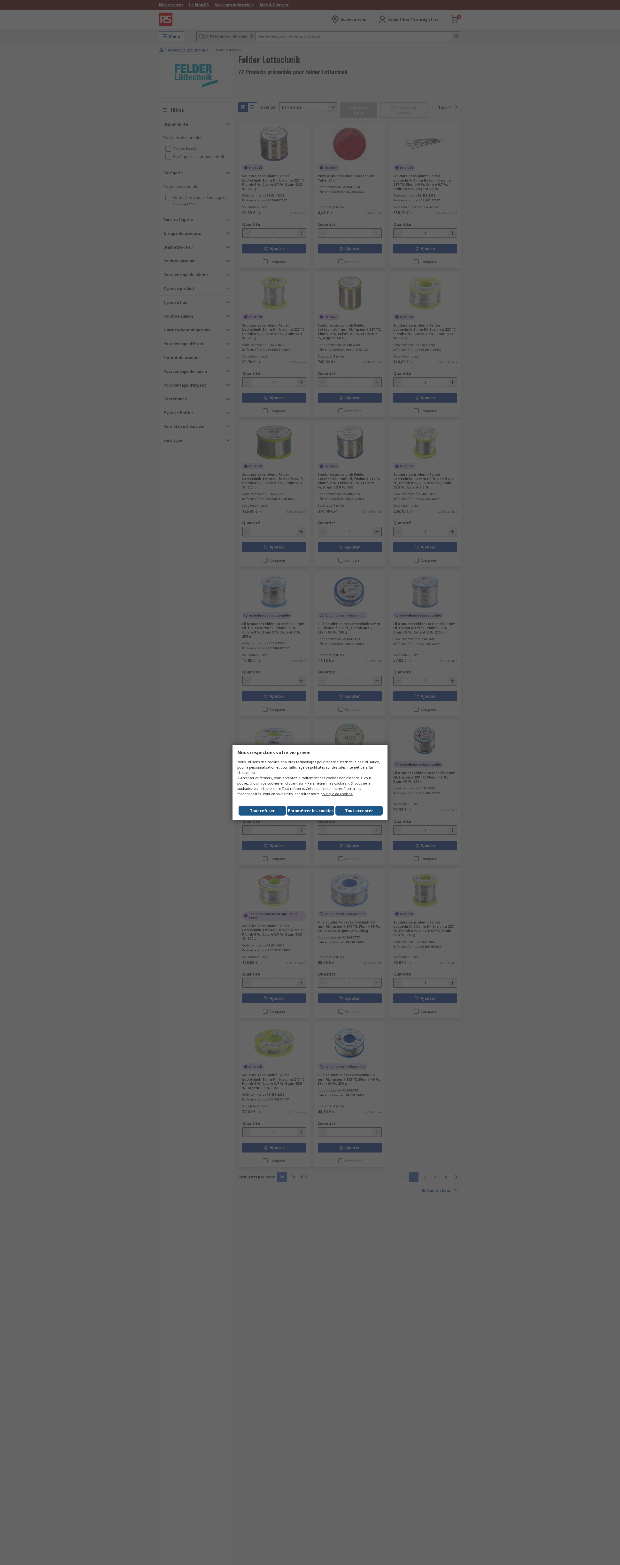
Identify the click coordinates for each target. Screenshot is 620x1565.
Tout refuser (262, 810)
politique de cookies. (337, 794)
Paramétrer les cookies (310, 810)
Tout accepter (359, 810)
